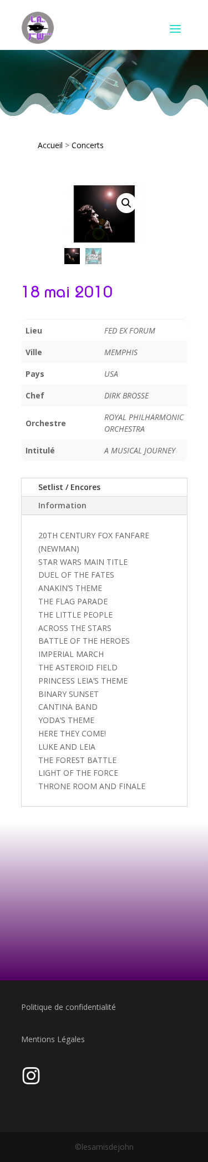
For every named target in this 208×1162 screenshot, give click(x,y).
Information (62, 505)
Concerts (88, 145)
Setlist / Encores (69, 487)
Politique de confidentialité (68, 1007)
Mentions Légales (53, 1039)
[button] (126, 203)
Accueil (50, 145)
